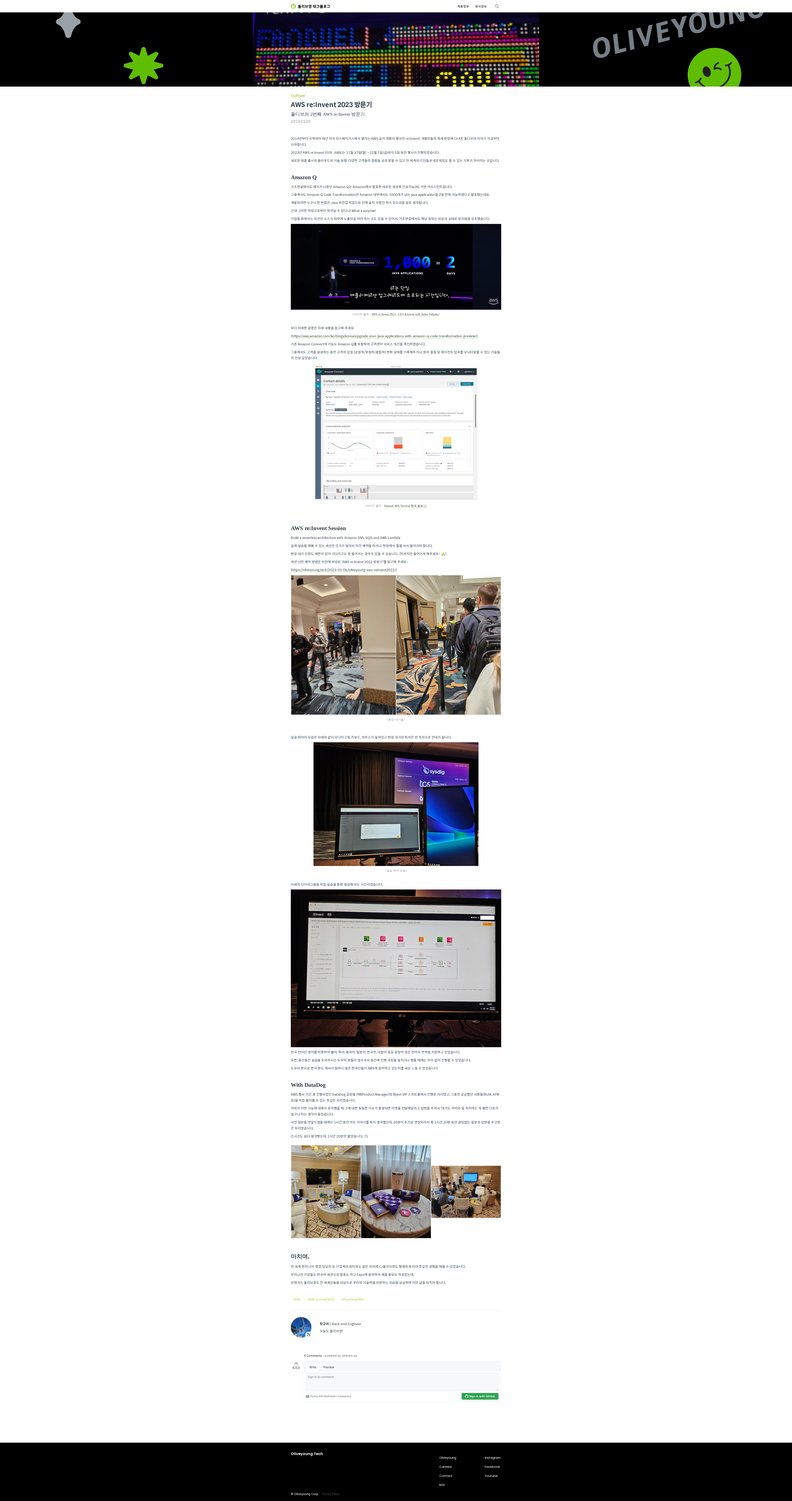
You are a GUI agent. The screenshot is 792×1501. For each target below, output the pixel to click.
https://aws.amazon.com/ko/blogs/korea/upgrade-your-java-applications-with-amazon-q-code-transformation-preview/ (384, 336)
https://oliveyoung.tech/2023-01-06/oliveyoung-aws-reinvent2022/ (344, 569)
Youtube (491, 1476)
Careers (445, 1467)
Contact (446, 1476)
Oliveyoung (447, 1457)
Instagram (493, 1457)
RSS (442, 1485)
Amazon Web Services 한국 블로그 (405, 505)
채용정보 (463, 6)
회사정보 (481, 6)
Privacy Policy (330, 1494)
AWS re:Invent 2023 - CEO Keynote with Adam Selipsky (405, 314)
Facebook (492, 1467)
